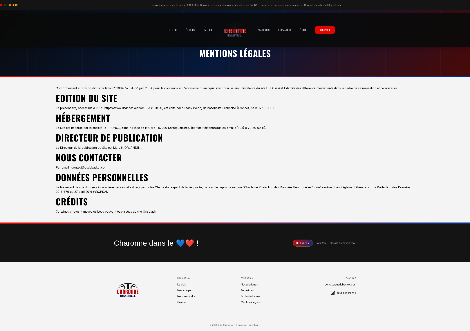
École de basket (251, 296)
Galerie (208, 30)
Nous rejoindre (186, 296)
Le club (172, 30)
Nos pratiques (249, 284)
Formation (284, 30)
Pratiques (264, 30)
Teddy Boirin (254, 325)
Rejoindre (325, 30)
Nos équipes (185, 290)
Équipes (190, 30)
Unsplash (149, 211)
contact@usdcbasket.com (340, 284)
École (303, 30)
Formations (247, 290)
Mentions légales (251, 302)
